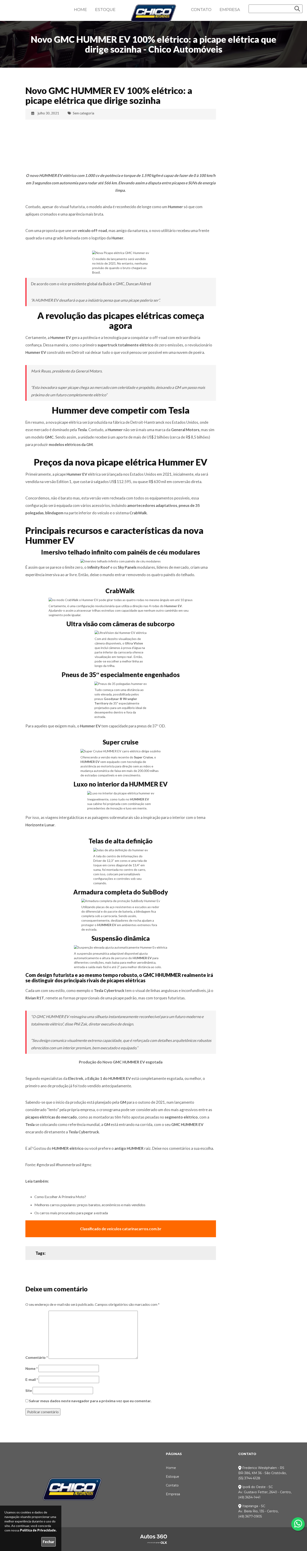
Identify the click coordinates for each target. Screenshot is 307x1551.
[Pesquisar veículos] (297, 8)
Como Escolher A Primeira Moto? (60, 1196)
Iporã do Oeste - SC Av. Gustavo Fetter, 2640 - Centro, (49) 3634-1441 (264, 1492)
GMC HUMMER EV (187, 1124)
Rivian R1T (34, 998)
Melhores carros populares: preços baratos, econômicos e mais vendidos (89, 1205)
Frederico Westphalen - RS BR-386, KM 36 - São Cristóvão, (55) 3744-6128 (262, 1473)
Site (28, 1390)
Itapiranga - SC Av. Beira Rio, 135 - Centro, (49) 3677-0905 (258, 1511)
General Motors (185, 429)
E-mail (31, 1379)
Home (80, 9)
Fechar (48, 1542)
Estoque (105, 9)
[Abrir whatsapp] (298, 1523)
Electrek (75, 1078)
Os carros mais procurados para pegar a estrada (71, 1213)
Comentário (36, 1357)
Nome (31, 1368)
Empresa (230, 9)
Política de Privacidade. (38, 1530)
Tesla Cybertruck (109, 990)
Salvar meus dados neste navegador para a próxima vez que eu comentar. (90, 1401)
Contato (201, 9)
